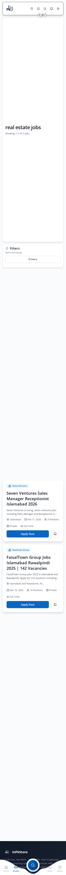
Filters (33, 259)
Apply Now (32, 534)
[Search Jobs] (45, 8)
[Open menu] (58, 8)
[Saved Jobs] (38, 8)
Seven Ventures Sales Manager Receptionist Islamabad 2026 (28, 498)
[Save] (55, 533)
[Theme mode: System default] (51, 8)
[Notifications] (31, 8)
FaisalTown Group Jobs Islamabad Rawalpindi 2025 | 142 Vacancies (29, 562)
